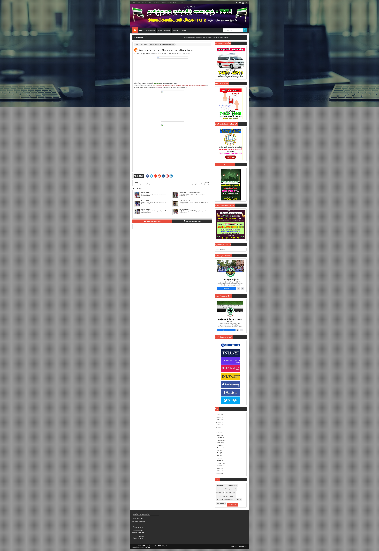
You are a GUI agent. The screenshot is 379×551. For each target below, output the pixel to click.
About (141, 30)
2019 (218, 420)
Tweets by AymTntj (221, 249)
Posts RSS (234, 546)
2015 (218, 430)
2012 (218, 468)
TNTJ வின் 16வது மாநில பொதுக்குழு (224, 499)
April (218, 458)
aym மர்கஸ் (231, 489)
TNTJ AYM (147, 547)
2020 (218, 417)
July (218, 450)
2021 (218, 414)
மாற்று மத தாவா (144, 44)
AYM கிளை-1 (219, 485)
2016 (218, 427)
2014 (218, 432)
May (218, 455)
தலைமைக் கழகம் (142, 2)
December (220, 437)
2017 (218, 425)
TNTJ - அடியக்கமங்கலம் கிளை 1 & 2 (152, 546)
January (219, 465)
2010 (218, 473)
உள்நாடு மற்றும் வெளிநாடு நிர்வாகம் (169, 2)
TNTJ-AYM (139, 53)
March (219, 460)
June (218, 453)
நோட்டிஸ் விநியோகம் (177, 53)
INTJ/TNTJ (219, 492)
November (220, 440)
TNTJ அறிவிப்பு (229, 492)
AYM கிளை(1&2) (220, 489)
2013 (218, 435)
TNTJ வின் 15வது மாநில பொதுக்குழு (224, 496)
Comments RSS (242, 546)
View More (232, 505)
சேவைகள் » (176, 30)
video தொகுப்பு (220, 503)
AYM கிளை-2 (231, 485)
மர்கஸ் (181, 2)
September (220, 445)
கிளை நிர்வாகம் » (150, 30)
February (220, 463)
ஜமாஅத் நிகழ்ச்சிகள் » (164, 30)
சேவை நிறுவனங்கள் (154, 2)
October (219, 442)
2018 (218, 422)
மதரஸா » (184, 30)
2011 (218, 470)
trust (238, 499)
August (219, 448)
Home (134, 2)
